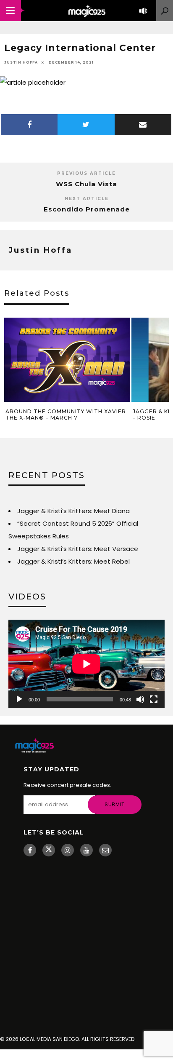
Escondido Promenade (87, 209)
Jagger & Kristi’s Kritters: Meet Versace (77, 548)
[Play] (19, 699)
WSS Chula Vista (86, 184)
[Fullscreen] (153, 699)
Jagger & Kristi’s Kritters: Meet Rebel (73, 561)
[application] (86, 664)
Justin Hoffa (21, 62)
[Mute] (140, 699)
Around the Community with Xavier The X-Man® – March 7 (65, 414)
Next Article (87, 198)
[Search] (164, 10)
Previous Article (86, 173)
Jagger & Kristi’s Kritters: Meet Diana (73, 510)
